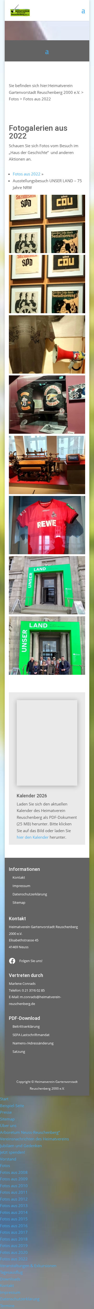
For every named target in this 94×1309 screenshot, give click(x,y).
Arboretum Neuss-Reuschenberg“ (30, 1132)
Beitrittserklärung (26, 1026)
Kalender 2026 (32, 795)
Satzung (19, 1051)
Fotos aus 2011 (14, 1192)
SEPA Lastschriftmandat (31, 1034)
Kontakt (19, 877)
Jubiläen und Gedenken (21, 1145)
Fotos (5, 1165)
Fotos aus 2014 (14, 1212)
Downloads (10, 1279)
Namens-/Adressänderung (33, 1043)
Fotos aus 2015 (14, 1218)
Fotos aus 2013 (14, 1205)
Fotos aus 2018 (14, 1239)
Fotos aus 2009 (14, 1178)
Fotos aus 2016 (14, 1225)
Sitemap (19, 902)
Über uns (8, 1125)
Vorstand (8, 1159)
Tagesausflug (11, 1272)
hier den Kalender (33, 837)
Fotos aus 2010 (14, 1185)
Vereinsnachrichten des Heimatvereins (34, 1138)
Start (4, 1098)
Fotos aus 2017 (14, 1232)
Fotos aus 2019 (14, 1245)
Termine (7, 1305)
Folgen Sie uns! (30, 960)
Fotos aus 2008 (14, 1172)
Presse (6, 1112)
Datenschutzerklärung (30, 894)
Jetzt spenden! (12, 1152)
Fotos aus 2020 (14, 1252)
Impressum (21, 885)
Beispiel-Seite (12, 1105)
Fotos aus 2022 (26, 173)
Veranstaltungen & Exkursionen (28, 1265)
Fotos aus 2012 (14, 1199)
